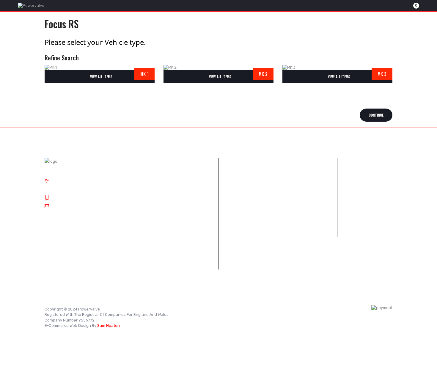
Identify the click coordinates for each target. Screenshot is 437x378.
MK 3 (382, 73)
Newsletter (233, 221)
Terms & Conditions (181, 242)
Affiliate (170, 264)
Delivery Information (182, 221)
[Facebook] (200, 308)
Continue (376, 114)
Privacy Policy (176, 232)
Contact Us (233, 178)
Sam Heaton (108, 325)
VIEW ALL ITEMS (101, 76)
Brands (288, 178)
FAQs (168, 178)
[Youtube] (209, 308)
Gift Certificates (178, 253)
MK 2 (263, 73)
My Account (293, 221)
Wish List (350, 199)
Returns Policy (236, 189)
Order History (235, 210)
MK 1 (144, 73)
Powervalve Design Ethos (187, 189)
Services (171, 199)
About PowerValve (181, 210)
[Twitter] (191, 308)
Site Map (231, 199)
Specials (290, 210)
